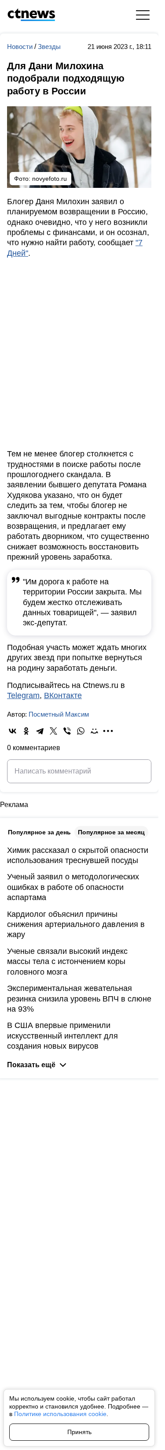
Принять (79, 1431)
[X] (53, 730)
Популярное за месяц (111, 832)
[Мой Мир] (94, 730)
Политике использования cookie (60, 1413)
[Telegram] (39, 730)
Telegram (23, 695)
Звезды (49, 46)
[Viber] (67, 730)
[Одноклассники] (26, 730)
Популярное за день (39, 832)
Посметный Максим (59, 714)
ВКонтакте (63, 695)
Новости (20, 46)
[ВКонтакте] (12, 730)
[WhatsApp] (80, 730)
